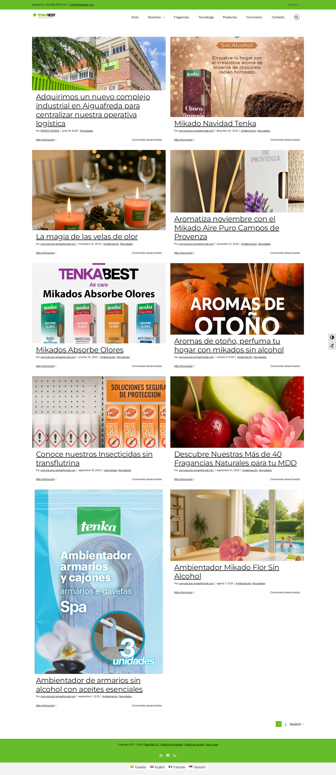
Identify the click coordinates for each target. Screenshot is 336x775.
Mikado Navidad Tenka (215, 123)
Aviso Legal (212, 744)
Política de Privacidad (171, 744)
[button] (296, 17)
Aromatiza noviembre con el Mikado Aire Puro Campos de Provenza (226, 227)
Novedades (86, 130)
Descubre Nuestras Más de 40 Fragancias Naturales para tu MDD (235, 459)
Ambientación (248, 130)
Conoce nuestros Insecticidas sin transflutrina (94, 459)
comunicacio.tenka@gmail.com (196, 130)
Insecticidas (110, 470)
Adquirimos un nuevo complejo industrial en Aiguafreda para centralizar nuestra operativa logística (93, 110)
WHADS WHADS (50, 130)
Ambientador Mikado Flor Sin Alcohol (226, 572)
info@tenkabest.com (81, 4)
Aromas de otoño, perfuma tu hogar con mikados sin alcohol (229, 345)
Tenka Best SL (151, 744)
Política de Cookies (194, 744)
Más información (45, 139)
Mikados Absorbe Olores (79, 349)
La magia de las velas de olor (87, 236)
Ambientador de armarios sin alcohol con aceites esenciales (89, 685)
